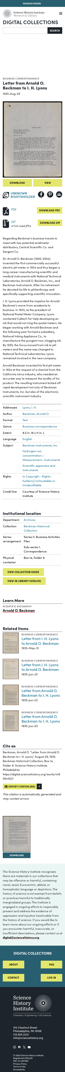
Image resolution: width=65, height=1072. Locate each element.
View (48, 182)
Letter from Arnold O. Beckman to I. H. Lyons (40, 693)
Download (17, 182)
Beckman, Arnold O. (36, 414)
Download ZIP (50, 222)
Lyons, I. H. (29, 407)
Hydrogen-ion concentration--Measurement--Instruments (41, 455)
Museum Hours (32, 3)
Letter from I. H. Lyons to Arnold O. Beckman (40, 641)
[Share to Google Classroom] (59, 194)
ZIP (13, 222)
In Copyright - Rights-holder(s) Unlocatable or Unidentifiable (39, 480)
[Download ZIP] (6, 223)
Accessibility (19, 1069)
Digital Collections (30, 22)
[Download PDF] (6, 211)
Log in (51, 977)
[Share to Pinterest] (50, 194)
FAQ (51, 964)
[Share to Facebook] (41, 194)
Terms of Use (19, 1066)
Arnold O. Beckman (19, 610)
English (27, 439)
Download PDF (49, 210)
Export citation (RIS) (21, 786)
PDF (13, 209)
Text (25, 420)
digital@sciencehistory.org (21, 937)
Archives (29, 520)
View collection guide (23, 572)
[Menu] (60, 13)
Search (55, 30)
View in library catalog (24, 581)
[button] (39, 786)
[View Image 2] (17, 834)
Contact (13, 977)
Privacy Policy (20, 1063)
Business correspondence (21, 78)
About (13, 964)
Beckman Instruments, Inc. (40, 445)
